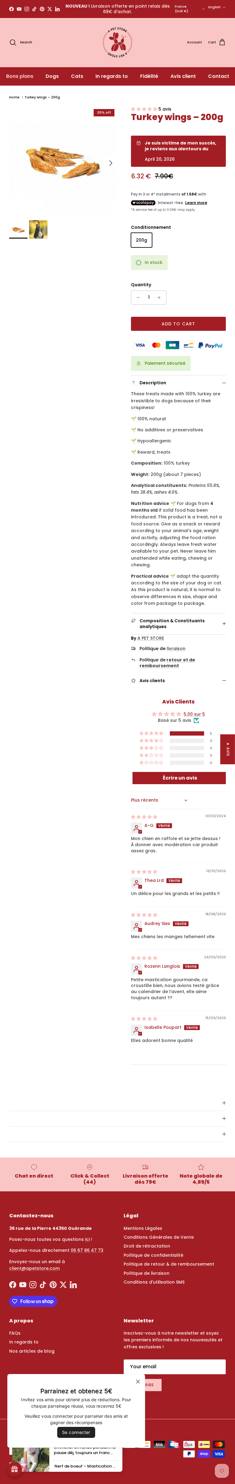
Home (14, 97)
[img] (144, 817)
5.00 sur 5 (194, 714)
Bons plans (19, 76)
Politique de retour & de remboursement (169, 1264)
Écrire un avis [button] (180, 777)
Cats (77, 76)
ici (87, 1239)
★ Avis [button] (228, 749)
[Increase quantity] (160, 297)
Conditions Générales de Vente (159, 1237)
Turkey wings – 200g (42, 97)
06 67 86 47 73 (87, 1250)
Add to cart (178, 324)
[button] (145, 109)
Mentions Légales (143, 1228)
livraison (176, 648)
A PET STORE (150, 638)
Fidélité (149, 76)
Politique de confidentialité (153, 1255)
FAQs (15, 1333)
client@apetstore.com (34, 1268)
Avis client (183, 76)
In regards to (111, 76)
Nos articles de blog (31, 1351)
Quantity (141, 285)
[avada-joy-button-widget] (14, 1469)
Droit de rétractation (147, 1246)
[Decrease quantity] (136, 297)
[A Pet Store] (117, 42)
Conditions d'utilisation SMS (154, 1282)
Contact (218, 76)
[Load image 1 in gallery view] (63, 160)
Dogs (52, 76)
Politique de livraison (147, 1273)
